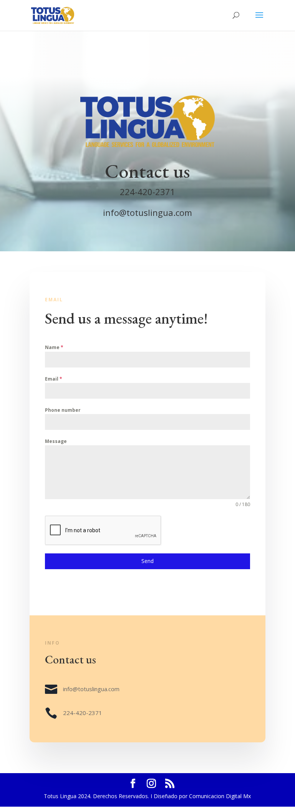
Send (147, 561)
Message (56, 441)
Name (54, 347)
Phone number (63, 410)
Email (53, 379)
